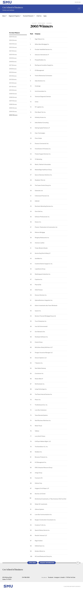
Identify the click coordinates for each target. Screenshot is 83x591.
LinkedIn (62, 577)
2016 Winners (13, 69)
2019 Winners (13, 58)
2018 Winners (13, 61)
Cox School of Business (12, 7)
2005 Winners (13, 108)
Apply (44, 16)
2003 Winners (13, 115)
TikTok (68, 577)
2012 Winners (13, 83)
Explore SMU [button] (78, 2)
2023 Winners (13, 44)
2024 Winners (13, 40)
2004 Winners (13, 111)
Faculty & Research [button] (28, 16)
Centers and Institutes (8, 10)
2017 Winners (12, 65)
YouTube (73, 577)
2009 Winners (13, 93)
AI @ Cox (39, 16)
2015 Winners (13, 72)
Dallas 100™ (34, 23)
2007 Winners (13, 101)
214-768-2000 (26, 577)
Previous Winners (41, 23)
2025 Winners (13, 36)
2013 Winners (13, 79)
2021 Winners (13, 51)
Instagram (57, 577)
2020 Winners (13, 54)
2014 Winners (13, 76)
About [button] (4, 16)
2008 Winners (13, 97)
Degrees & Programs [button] (14, 16)
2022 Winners (13, 47)
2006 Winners (13, 104)
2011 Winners (12, 86)
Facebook (50, 577)
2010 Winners (13, 90)
